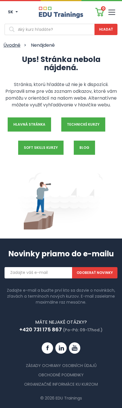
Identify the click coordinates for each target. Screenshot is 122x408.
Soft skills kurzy (41, 147)
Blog (84, 147)
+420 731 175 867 (40, 329)
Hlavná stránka (29, 124)
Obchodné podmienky (61, 375)
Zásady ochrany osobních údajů (61, 365)
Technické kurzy (83, 124)
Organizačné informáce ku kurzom (61, 384)
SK (11, 12)
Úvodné (11, 45)
